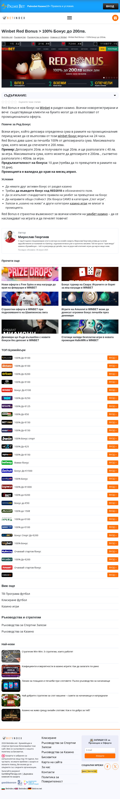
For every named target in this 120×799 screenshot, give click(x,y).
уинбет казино (97, 214)
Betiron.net (35, 788)
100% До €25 (21, 446)
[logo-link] (13, 17)
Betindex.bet (23, 788)
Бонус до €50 (21, 503)
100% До (22, 357)
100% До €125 (22, 406)
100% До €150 (22, 454)
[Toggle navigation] (69, 18)
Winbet (45, 108)
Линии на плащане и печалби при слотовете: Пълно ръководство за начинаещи (66, 680)
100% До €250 (22, 398)
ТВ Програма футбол (16, 594)
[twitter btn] (115, 766)
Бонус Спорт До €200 (26, 535)
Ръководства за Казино (38, 37)
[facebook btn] (107, 766)
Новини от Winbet (58, 37)
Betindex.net (7, 37)
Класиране (49, 738)
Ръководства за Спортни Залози (24, 625)
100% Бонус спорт (24, 438)
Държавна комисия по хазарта (17, 775)
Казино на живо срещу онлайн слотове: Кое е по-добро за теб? (56, 710)
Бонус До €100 (22, 390)
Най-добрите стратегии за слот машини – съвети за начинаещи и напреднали (65, 695)
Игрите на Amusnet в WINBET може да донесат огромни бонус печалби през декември (85, 312)
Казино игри (10, 606)
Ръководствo (20, 37)
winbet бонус (68, 136)
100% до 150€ (22, 511)
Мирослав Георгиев (33, 237)
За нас (46, 767)
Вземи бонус (21, 462)
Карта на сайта (52, 762)
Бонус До (23, 470)
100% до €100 (22, 519)
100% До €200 (22, 373)
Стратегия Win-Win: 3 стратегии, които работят (47, 651)
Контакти (48, 772)
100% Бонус (21, 478)
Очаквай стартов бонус (27, 551)
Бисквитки (49, 757)
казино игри (78, 203)
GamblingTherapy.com (11, 774)
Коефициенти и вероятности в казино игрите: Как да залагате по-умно (60, 666)
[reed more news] (30, 273)
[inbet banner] (60, 6)
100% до (22, 494)
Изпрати (100, 755)
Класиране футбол (14, 600)
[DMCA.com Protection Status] (89, 771)
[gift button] (115, 18)
